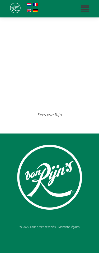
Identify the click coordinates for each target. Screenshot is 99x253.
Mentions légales (68, 227)
